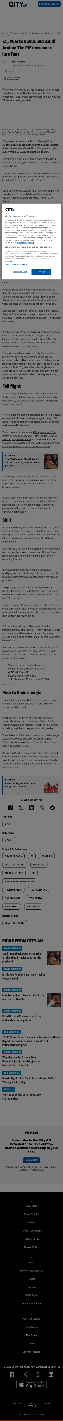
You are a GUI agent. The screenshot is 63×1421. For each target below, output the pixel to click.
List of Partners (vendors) (16, 264)
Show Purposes (20, 272)
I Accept (41, 272)
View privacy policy (25, 243)
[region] (32, 241)
